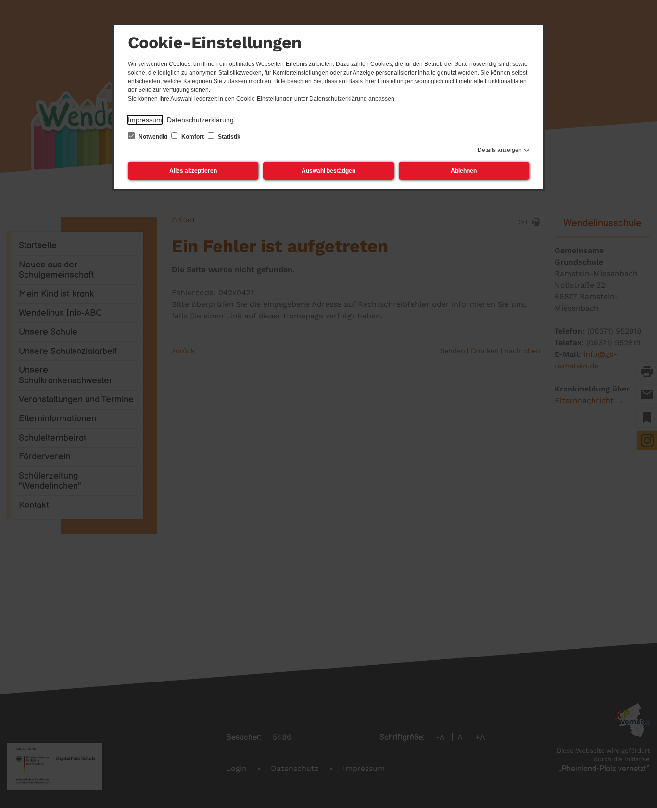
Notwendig (153, 136)
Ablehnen (464, 170)
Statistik (228, 136)
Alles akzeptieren (193, 170)
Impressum (145, 120)
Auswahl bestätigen (328, 170)
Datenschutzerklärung (200, 120)
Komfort (192, 136)
